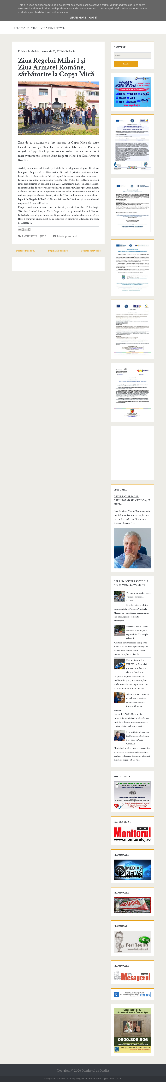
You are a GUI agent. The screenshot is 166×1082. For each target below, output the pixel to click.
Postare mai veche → (92, 250)
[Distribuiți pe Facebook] (28, 229)
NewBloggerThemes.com (108, 1078)
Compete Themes (64, 1078)
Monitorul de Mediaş (95, 1071)
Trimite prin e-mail (66, 236)
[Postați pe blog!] (22, 229)
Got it (93, 17)
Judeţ (44, 236)
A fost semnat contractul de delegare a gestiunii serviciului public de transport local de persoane (131, 702)
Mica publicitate (53, 28)
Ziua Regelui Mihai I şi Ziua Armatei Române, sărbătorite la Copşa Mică (56, 67)
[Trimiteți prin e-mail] (19, 229)
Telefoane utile (25, 28)
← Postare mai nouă (24, 250)
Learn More (78, 17)
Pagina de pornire (58, 250)
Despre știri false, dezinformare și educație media (132, 500)
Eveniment (29, 236)
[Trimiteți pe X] (25, 229)
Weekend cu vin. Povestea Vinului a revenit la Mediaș (138, 597)
